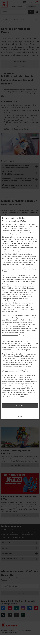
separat (10, 241)
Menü (37, 2)
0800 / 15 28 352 (8, 530)
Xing (16, 608)
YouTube (10, 608)
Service (5, 548)
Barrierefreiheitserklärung (9, 632)
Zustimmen (20, 405)
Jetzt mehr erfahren (20, 515)
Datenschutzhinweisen (10, 335)
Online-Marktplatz (16, 6)
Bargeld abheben (20, 62)
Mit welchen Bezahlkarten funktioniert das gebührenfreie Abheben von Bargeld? (17, 166)
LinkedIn (29, 608)
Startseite (4, 20)
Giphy (16, 615)
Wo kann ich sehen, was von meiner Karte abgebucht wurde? (17, 186)
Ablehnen (20, 416)
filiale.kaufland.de (8, 543)
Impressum (4, 630)
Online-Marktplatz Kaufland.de (13, 559)
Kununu (3, 615)
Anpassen (20, 411)
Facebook (3, 608)
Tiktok (10, 615)
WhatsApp (23, 615)
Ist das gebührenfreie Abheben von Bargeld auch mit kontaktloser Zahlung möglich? (18, 180)
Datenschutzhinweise (14, 630)
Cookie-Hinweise (26, 630)
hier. (3, 337)
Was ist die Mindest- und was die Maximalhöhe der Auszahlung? (14, 173)
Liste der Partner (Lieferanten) (13, 396)
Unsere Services (19, 20)
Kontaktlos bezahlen (20, 66)
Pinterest (36, 608)
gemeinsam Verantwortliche (26, 241)
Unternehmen (7, 553)
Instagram (23, 608)
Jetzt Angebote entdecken (20, 465)
